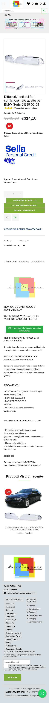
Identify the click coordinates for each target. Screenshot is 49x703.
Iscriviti (12, 677)
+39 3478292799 (13, 586)
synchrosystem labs (21, 696)
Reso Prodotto (11, 620)
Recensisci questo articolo (26, 108)
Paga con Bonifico (25, 210)
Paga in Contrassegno (25, 205)
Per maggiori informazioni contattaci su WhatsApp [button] (25, 329)
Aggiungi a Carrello (25, 200)
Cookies (9, 630)
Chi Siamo (10, 617)
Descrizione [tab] (11, 261)
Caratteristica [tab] (37, 261)
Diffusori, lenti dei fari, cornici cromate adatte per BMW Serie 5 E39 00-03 (24, 529)
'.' (4, 489)
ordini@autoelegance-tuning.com (21, 593)
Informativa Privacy (14, 636)
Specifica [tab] (24, 261)
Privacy (38, 666)
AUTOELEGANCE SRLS (15, 692)
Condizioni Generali (13, 633)
